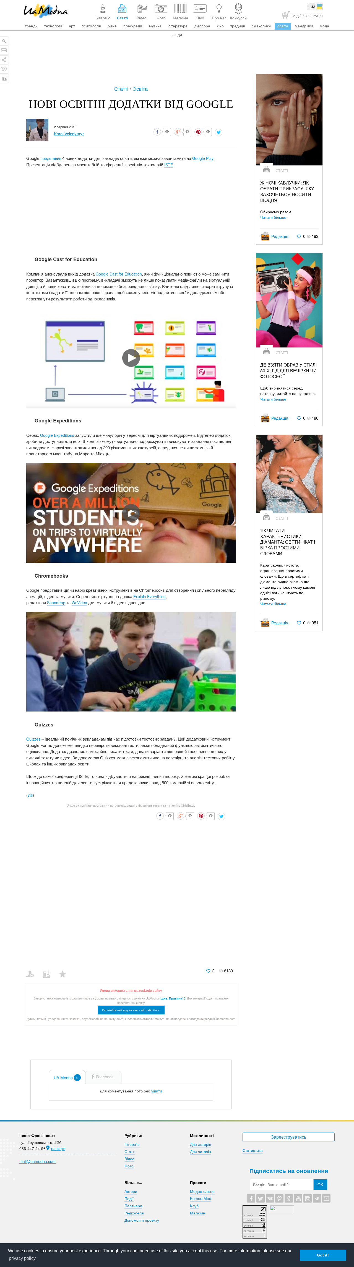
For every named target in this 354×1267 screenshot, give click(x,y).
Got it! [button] (323, 1255)
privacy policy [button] (22, 1258)
